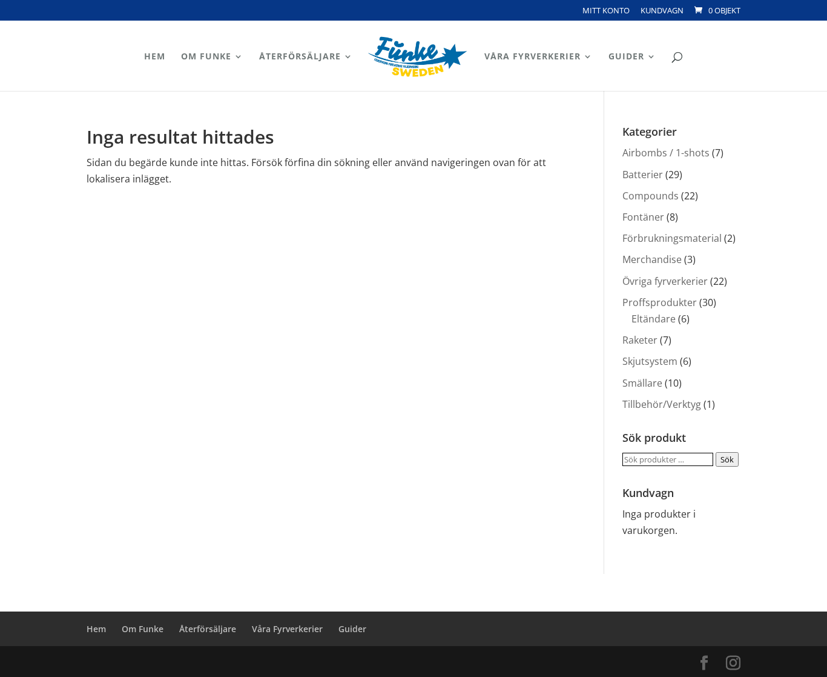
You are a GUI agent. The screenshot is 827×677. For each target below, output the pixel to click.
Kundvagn (662, 11)
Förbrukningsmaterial (672, 238)
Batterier (642, 174)
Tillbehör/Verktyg (661, 404)
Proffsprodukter (659, 302)
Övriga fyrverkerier (665, 281)
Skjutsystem (649, 361)
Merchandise (652, 259)
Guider (626, 57)
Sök (727, 459)
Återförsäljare (300, 57)
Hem (154, 57)
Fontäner (643, 217)
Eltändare (653, 318)
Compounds (650, 195)
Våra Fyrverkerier (532, 57)
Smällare (642, 383)
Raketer (639, 340)
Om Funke (206, 57)
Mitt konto (606, 11)
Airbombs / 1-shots (666, 152)
